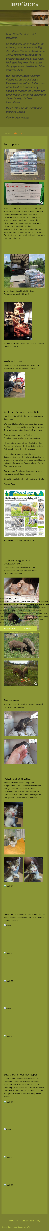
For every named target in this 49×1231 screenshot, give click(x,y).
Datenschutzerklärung (18, 632)
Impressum (35, 632)
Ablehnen (28, 628)
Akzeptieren (9, 628)
